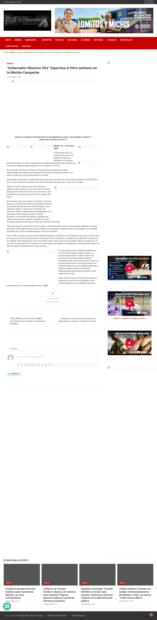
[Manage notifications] (151, 615)
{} (49, 365)
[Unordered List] (35, 364)
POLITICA (59, 40)
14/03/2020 (11, 77)
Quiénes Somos (78, 615)
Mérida (18, 40)
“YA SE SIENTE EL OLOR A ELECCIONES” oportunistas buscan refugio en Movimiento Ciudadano (27, 321)
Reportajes (126, 40)
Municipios (30, 40)
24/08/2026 (10, 601)
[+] (52, 365)
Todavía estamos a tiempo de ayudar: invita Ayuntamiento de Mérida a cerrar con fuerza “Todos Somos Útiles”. (135, 593)
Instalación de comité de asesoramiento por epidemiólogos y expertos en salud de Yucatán (77, 319)
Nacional (72, 40)
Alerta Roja (12, 46)
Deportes (47, 40)
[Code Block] (42, 364)
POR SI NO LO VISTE (16, 560)
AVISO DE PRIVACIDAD (57, 615)
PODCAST (26, 46)
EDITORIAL (99, 40)
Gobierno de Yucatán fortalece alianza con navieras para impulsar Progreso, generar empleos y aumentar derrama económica (59, 594)
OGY (19, 77)
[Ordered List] (32, 364)
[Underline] (25, 364)
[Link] (45, 364)
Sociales (112, 40)
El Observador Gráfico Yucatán (30, 615)
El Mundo (85, 40)
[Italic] (21, 364)
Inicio (8, 40)
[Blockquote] (39, 364)
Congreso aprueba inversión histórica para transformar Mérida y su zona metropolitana (21, 593)
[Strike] (28, 364)
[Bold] (18, 364)
